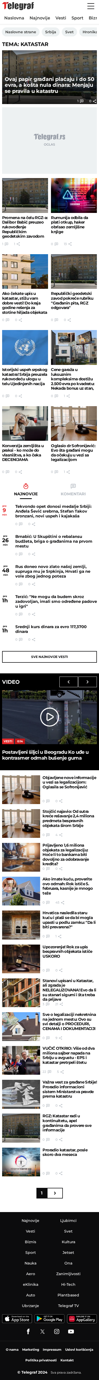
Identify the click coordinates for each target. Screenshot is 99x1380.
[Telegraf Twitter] (42, 1331)
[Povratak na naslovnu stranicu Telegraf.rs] (18, 6)
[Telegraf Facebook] (28, 1331)
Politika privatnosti (41, 1360)
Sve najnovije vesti (49, 657)
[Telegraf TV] (71, 1331)
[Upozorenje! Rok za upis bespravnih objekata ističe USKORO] (21, 959)
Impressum (52, 1350)
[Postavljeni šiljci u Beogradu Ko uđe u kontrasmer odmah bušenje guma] (49, 717)
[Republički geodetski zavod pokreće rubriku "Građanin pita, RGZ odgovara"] (74, 271)
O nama (12, 1350)
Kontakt (67, 1360)
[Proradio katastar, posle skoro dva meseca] (21, 1162)
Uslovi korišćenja (79, 1350)
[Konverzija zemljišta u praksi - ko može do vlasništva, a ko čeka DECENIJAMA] (25, 423)
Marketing (30, 1350)
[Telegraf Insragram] (56, 1331)
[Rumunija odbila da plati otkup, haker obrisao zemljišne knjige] (74, 195)
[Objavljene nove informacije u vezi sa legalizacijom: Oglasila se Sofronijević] (21, 789)
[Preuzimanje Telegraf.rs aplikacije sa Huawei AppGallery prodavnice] (82, 1318)
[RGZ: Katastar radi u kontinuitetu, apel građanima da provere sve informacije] (21, 1128)
